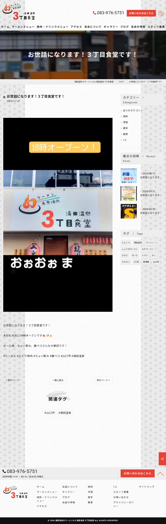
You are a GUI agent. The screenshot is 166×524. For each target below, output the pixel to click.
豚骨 (125, 134)
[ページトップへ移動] (160, 473)
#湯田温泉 (64, 412)
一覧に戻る (58, 380)
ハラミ (145, 255)
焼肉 (125, 116)
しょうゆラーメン (130, 249)
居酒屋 (146, 262)
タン (154, 255)
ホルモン (126, 262)
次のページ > (103, 380)
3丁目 (136, 262)
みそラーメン (148, 249)
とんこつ (126, 243)
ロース (135, 255)
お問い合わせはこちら (141, 13)
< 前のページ (12, 380)
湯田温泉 (138, 243)
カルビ (125, 255)
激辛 (125, 128)
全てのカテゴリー (133, 110)
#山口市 (49, 412)
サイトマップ (146, 486)
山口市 (156, 262)
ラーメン (150, 243)
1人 (125, 140)
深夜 (125, 122)
